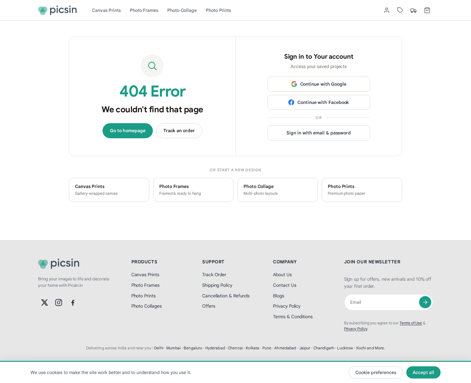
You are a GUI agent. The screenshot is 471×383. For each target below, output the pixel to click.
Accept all (423, 372)
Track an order (179, 130)
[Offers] (400, 10)
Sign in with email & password (318, 133)
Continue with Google (323, 84)
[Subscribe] (425, 302)
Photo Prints (218, 10)
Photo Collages (146, 306)
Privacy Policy (287, 306)
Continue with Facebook (323, 102)
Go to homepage (127, 130)
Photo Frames (144, 10)
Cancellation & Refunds (226, 296)
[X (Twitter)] (44, 302)
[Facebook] (72, 302)
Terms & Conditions (293, 316)
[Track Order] (413, 10)
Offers (208, 306)
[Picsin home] (57, 10)
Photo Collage (182, 10)
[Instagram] (58, 302)
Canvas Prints (106, 10)
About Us (282, 274)
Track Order (214, 274)
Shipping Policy (217, 285)
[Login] (386, 10)
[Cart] (427, 10)
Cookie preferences (375, 372)
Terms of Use (411, 322)
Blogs (278, 296)
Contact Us (284, 285)
